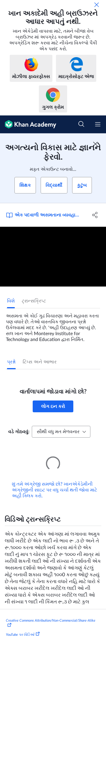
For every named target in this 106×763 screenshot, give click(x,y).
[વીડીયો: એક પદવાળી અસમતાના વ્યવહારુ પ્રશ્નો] (53, 257)
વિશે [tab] (11, 301)
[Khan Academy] (28, 124)
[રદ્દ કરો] (96, 4)
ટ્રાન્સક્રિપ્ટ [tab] (34, 301)
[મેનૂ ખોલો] (97, 124)
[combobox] (61, 432)
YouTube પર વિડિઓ (20, 626)
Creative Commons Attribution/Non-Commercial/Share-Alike (50, 612)
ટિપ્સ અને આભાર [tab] (40, 362)
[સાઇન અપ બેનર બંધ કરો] (95, 144)
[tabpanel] (53, 325)
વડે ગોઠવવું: (18, 431)
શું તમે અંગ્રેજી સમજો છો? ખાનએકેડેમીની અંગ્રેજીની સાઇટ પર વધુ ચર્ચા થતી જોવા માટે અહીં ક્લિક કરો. (54, 482)
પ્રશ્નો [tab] (11, 362)
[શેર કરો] (95, 215)
